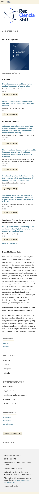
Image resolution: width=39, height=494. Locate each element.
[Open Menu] (2, 2)
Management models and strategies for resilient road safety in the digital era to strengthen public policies (18, 229)
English (6, 343)
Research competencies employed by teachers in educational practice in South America (18, 103)
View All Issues (8, 243)
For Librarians (8, 424)
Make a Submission (12, 433)
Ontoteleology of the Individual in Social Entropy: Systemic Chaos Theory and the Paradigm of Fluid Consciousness (18, 178)
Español (6, 346)
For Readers (7, 417)
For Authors (7, 421)
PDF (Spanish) (11, 95)
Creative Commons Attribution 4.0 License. (16, 481)
